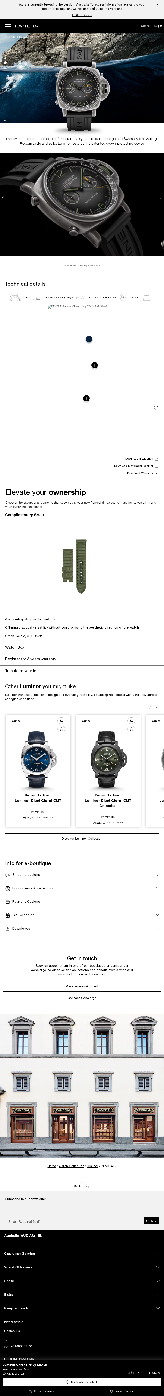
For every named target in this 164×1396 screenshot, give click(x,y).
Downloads (21, 928)
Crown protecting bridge (59, 298)
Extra (8, 1294)
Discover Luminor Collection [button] (82, 838)
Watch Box (14, 648)
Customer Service (19, 1253)
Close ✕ (157, 4)
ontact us (13, 1331)
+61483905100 (22, 1346)
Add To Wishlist (15, 1374)
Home (52, 1166)
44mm (26, 298)
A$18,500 (136, 1373)
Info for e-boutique (28, 863)
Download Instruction (139, 459)
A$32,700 (99, 822)
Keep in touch (16, 1308)
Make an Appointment (82, 986)
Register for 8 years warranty (30, 659)
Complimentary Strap (24, 514)
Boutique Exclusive (90, 265)
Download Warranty (140, 473)
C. (12, 1331)
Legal (9, 1280)
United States (82, 15)
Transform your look (23, 671)
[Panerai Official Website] (27, 26)
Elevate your (45, 492)
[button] (5, 58)
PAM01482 (38, 812)
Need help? (13, 1321)
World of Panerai (18, 1267)
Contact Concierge (44, 1391)
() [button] (23, 1235)
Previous (3, 197)
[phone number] (82, 1339)
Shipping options (26, 875)
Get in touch (82, 958)
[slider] (5, 62)
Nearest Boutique (124, 1391)
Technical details (25, 284)
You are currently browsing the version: (53, 4)
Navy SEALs (70, 265)
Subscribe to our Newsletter (25, 1199)
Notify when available (85, 1382)
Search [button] (146, 26)
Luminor (27, 36)
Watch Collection (13, 36)
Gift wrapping (23, 915)
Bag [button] (158, 26)
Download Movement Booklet (133, 466)
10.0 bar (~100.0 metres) (102, 298)
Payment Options (26, 902)
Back (156, 406)
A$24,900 (29, 817)
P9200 (135, 298)
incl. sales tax (154, 1373)
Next (161, 197)
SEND (151, 1220)
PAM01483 (108, 817)
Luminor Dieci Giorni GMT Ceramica (108, 803)
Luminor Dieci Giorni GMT (38, 800)
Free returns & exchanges (33, 888)
